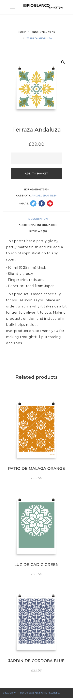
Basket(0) (55, 7)
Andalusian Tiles (43, 32)
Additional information (38, 224)
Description (38, 218)
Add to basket (36, 173)
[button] (63, 62)
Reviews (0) (38, 231)
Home (22, 32)
